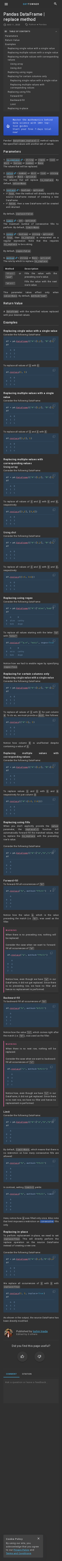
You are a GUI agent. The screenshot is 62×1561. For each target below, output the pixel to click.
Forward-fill (16, 96)
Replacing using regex (20, 72)
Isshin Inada (40, 1331)
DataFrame (22, 341)
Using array (16, 64)
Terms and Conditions (18, 1553)
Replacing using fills (19, 92)
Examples (10, 44)
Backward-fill (17, 100)
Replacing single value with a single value (31, 48)
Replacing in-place (18, 108)
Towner (31, 4)
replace (14, 372)
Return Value (12, 40)
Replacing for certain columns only (27, 76)
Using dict (16, 68)
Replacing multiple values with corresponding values (33, 58)
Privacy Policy (21, 1550)
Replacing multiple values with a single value (33, 52)
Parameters (11, 36)
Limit (13, 104)
